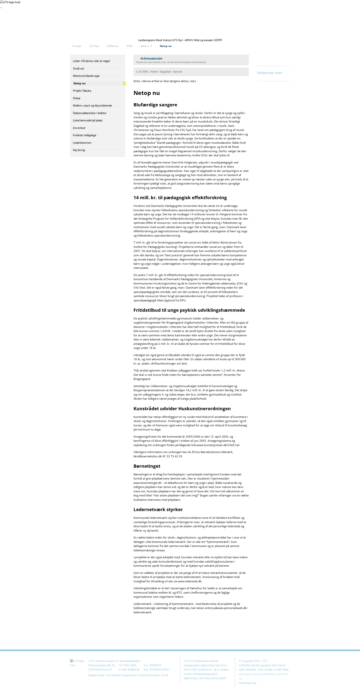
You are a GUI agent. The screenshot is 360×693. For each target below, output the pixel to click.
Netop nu (166, 46)
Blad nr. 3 (146, 46)
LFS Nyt (94, 46)
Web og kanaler (203, 40)
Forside (76, 46)
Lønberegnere (146, 40)
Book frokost (164, 40)
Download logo (247, 683)
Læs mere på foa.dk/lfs (212, 678)
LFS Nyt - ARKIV (182, 40)
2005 (130, 46)
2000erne (112, 46)
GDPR (218, 40)
